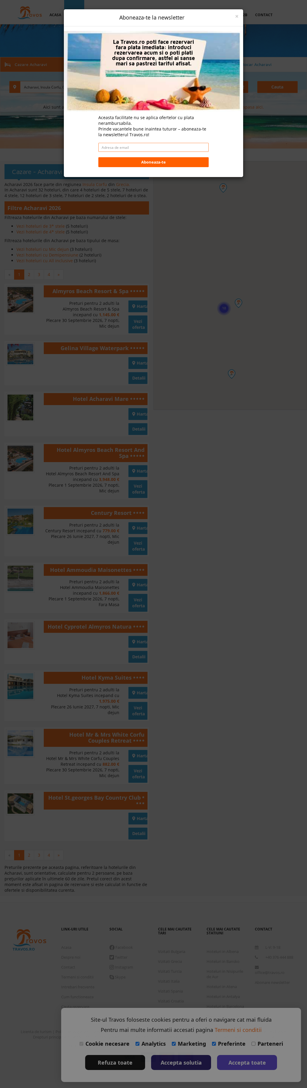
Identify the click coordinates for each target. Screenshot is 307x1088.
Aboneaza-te (153, 162)
